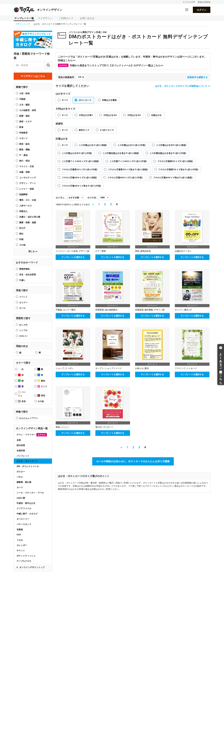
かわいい (23, 336)
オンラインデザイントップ (32, 567)
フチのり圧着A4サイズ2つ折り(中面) (124, 177)
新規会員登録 (204, 2)
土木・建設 (24, 104)
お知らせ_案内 (142, 368)
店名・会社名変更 (27, 274)
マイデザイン (45, 18)
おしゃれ (23, 324)
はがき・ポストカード (27, 461)
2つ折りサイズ (107, 130)
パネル (20, 477)
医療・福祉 (24, 116)
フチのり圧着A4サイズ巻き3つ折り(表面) (172, 177)
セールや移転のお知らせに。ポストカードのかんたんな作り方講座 (133, 461)
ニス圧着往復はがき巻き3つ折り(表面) (121, 153)
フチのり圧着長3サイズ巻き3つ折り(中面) (178, 169)
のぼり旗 (21, 498)
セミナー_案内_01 (183, 310)
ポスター (21, 471)
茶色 (43, 395)
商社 (21, 233)
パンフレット (23, 456)
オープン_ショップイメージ (108, 368)
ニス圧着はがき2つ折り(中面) (131, 145)
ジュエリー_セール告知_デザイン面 (72, 251)
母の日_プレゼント (104, 427)
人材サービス (25, 205)
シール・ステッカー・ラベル (30, 492)
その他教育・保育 (27, 110)
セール (22, 308)
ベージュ (22, 394)
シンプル (23, 330)
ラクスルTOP (189, 2)
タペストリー (23, 519)
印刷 (21, 239)
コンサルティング (27, 177)
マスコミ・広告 (26, 166)
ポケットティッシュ (26, 556)
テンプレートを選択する (73, 257)
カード (20, 487)
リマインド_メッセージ (186, 368)
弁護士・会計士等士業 (29, 217)
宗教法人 (23, 211)
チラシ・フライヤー (31, 434)
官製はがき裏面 (109, 100)
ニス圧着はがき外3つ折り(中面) (77, 153)
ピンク (44, 386)
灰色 (24, 401)
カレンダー (22, 545)
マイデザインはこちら (33, 76)
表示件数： (93, 197)
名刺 (19, 440)
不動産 (22, 99)
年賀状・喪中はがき (26, 503)
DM (79, 77)
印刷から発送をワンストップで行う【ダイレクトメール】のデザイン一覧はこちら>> (111, 65)
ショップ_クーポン (65, 368)
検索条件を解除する (197, 77)
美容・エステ (25, 121)
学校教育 (23, 132)
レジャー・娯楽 (26, 189)
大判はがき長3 (86, 115)
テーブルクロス (24, 561)
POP (19, 535)
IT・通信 (23, 155)
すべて (65, 100)
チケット (21, 550)
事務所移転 (24, 269)
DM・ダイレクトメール (28, 466)
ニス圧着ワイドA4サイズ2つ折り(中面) (128, 161)
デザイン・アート (27, 183)
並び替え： (61, 197)
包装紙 (20, 529)
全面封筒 (21, 450)
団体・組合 (24, 144)
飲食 (21, 127)
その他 (22, 245)
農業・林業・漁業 (27, 222)
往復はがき (156, 115)
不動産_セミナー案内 (66, 310)
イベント (23, 297)
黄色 (43, 381)
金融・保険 (24, 172)
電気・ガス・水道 (27, 200)
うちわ (20, 540)
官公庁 (22, 228)
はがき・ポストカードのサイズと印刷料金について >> (182, 86)
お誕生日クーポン (183, 251)
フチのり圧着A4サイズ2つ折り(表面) (79, 177)
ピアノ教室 (100, 251)
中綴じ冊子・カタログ (27, 513)
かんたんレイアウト (28, 418)
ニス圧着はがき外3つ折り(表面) (171, 145)
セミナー (23, 302)
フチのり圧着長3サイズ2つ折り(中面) (79, 169)
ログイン (201, 9)
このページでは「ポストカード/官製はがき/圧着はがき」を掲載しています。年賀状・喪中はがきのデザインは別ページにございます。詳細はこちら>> (132, 58)
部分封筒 (21, 445)
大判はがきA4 (110, 115)
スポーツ (23, 138)
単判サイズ (84, 130)
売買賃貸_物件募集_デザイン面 (149, 310)
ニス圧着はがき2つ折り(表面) (93, 145)
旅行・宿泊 (24, 161)
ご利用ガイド (66, 18)
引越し (22, 280)
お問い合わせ (87, 18)
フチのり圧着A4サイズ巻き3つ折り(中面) (81, 186)
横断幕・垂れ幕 (24, 482)
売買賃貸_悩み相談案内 (106, 310)
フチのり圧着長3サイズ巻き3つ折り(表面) (128, 169)
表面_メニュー (62, 427)
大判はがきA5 (134, 115)
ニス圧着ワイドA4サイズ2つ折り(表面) (80, 161)
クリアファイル (24, 508)
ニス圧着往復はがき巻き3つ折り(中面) (168, 153)
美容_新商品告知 (143, 251)
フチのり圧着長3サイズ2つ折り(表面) (175, 161)
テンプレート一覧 (24, 18)
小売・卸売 (24, 93)
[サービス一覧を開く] (186, 10)
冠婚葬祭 (23, 194)
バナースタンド (24, 524)
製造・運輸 (24, 149)
